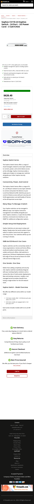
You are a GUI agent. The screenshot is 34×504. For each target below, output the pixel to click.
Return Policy (7, 106)
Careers (17, 469)
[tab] (17, 154)
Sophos (13, 15)
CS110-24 (3, 17)
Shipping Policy (17, 440)
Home (2, 15)
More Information (9, 318)
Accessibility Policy (17, 449)
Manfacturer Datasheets (17, 465)
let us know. (17, 365)
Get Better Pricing (17, 124)
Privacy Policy (17, 447)
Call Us (17, 371)
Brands (8, 15)
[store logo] (7, 2)
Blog (17, 461)
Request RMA (17, 454)
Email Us (17, 376)
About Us (17, 463)
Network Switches (22, 15)
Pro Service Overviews (17, 467)
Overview (6, 155)
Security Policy (17, 443)
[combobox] (17, 5)
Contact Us (17, 456)
